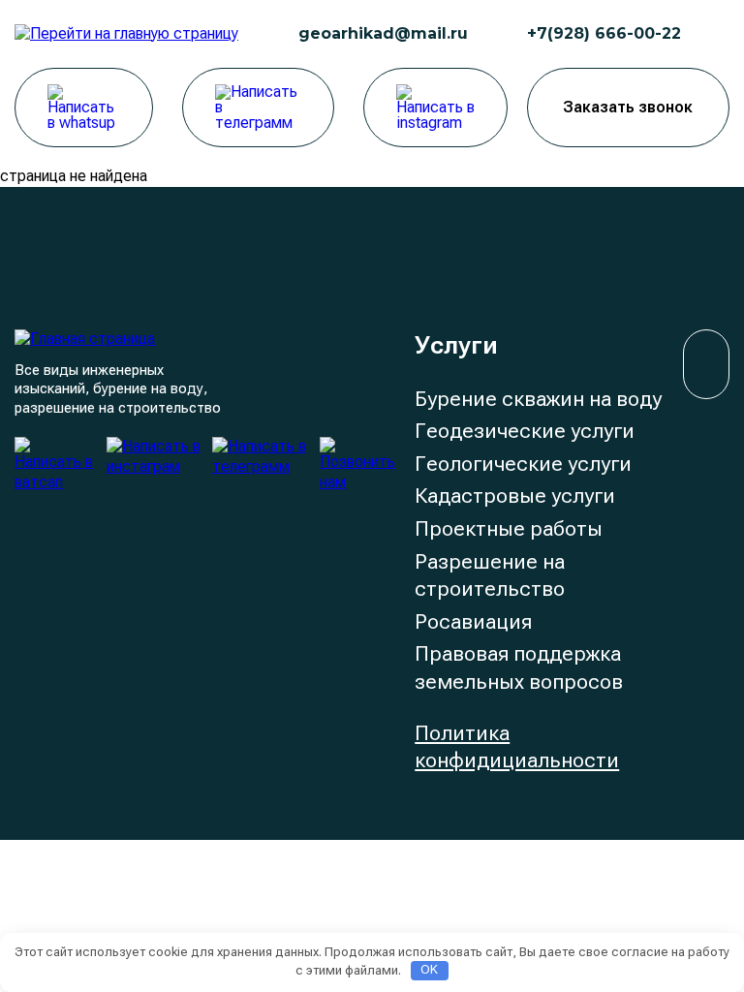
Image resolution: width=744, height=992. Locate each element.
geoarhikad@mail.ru (383, 33)
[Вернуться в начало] (706, 364)
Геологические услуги (523, 463)
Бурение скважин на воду (538, 399)
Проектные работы (509, 528)
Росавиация (473, 621)
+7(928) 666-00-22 (604, 33)
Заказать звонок (628, 107)
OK (429, 969)
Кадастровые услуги (515, 495)
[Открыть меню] (714, 33)
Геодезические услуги (525, 430)
